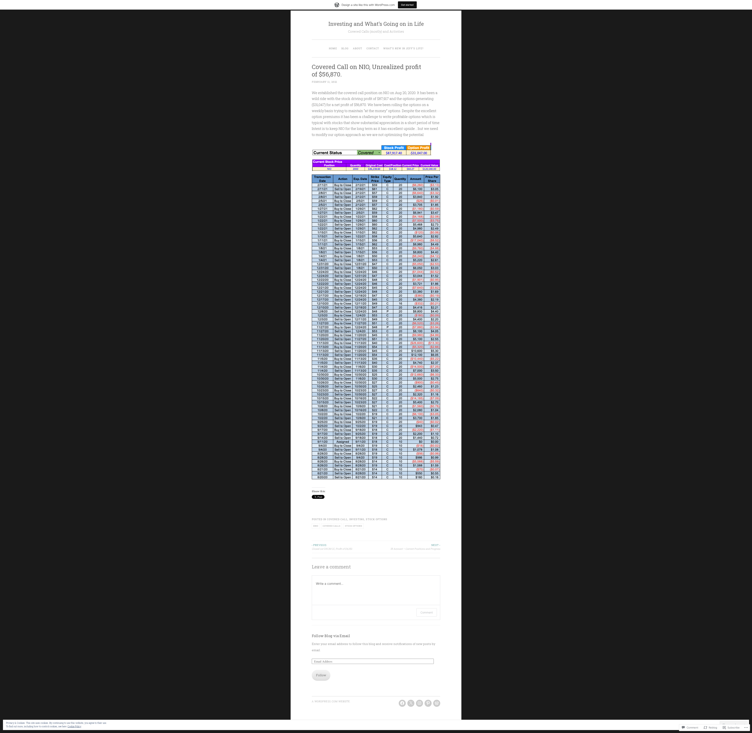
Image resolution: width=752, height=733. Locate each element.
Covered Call (337, 519)
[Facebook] (402, 703)
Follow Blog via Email (331, 635)
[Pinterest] (428, 703)
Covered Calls (331, 526)
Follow (321, 675)
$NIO (315, 526)
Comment (426, 612)
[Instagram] (419, 703)
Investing (356, 519)
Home (333, 48)
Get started (407, 4)
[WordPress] (436, 703)
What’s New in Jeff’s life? (403, 48)
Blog (345, 48)
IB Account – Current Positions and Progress (415, 546)
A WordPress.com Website (331, 701)
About (357, 48)
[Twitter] (410, 703)
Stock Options (376, 519)
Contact (372, 48)
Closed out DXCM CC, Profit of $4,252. (332, 546)
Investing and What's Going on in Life (376, 23)
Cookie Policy (74, 726)
